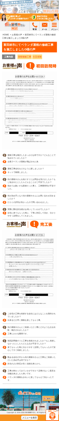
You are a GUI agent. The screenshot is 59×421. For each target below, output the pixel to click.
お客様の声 (17, 34)
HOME (6, 34)
